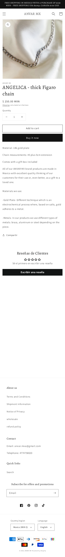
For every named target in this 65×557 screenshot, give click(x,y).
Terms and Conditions (18, 396)
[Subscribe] (54, 493)
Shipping (6, 105)
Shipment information (19, 404)
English (44, 527)
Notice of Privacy (15, 411)
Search (10, 472)
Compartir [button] (11, 235)
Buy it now (32, 137)
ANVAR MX (28, 551)
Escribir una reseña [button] (32, 272)
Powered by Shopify (39, 551)
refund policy (14, 426)
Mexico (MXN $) (20, 527)
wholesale (12, 419)
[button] (4, 14)
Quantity (6, 110)
